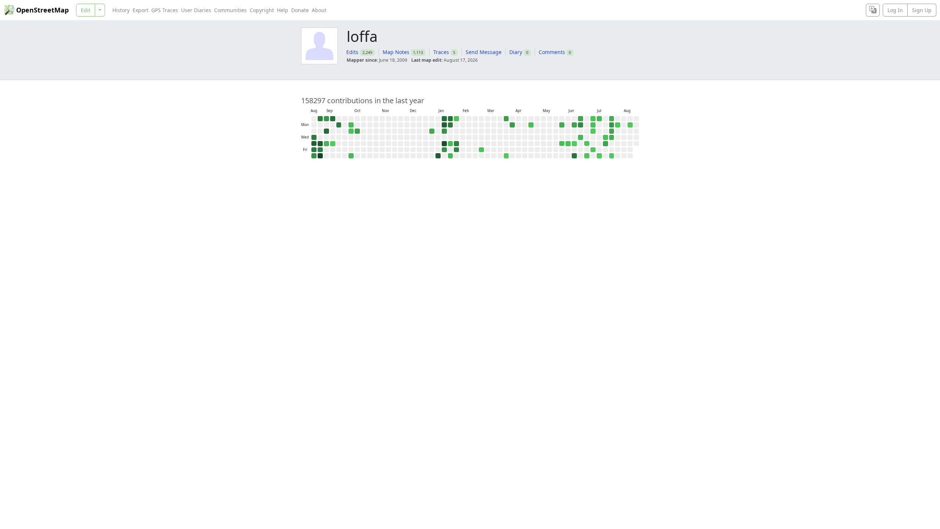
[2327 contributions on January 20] (444, 131)
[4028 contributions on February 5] (456, 143)
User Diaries (196, 10)
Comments (552, 51)
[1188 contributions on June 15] (574, 124)
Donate (300, 10)
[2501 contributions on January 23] (444, 149)
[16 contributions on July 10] (593, 149)
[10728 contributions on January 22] (444, 143)
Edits (352, 51)
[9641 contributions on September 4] (320, 143)
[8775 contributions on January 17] (438, 155)
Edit (85, 10)
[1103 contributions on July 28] (611, 131)
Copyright (262, 10)
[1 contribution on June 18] (574, 143)
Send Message (484, 51)
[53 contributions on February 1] (456, 118)
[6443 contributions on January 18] (444, 118)
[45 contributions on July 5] (593, 118)
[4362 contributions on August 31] (320, 118)
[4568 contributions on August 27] (314, 137)
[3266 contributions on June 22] (580, 124)
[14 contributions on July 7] (593, 131)
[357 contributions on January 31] (450, 155)
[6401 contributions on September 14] (332, 118)
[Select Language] (873, 10)
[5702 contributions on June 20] (574, 155)
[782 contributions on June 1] (561, 124)
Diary (515, 51)
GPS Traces (164, 10)
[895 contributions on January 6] (431, 131)
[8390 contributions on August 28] (314, 143)
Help (282, 10)
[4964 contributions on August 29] (314, 149)
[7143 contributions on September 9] (326, 131)
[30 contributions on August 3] (617, 124)
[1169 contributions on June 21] (580, 118)
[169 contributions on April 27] (531, 124)
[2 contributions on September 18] (332, 143)
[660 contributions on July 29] (611, 137)
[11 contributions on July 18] (599, 155)
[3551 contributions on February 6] (456, 149)
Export (140, 10)
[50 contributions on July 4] (586, 155)
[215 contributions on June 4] (561, 143)
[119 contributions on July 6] (593, 124)
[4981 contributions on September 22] (338, 124)
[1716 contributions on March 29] (506, 118)
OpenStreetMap (42, 10)
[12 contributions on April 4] (506, 155)
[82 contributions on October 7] (351, 131)
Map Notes (396, 51)
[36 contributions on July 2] (586, 143)
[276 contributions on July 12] (599, 118)
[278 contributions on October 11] (351, 155)
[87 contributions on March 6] (481, 149)
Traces (441, 51)
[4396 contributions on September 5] (320, 149)
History (121, 10)
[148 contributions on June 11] (568, 143)
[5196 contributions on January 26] (450, 124)
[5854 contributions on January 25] (450, 118)
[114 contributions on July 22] (605, 137)
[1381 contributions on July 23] (605, 143)
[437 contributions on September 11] (326, 143)
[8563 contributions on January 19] (444, 124)
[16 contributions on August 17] (630, 124)
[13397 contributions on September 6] (320, 155)
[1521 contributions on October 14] (357, 131)
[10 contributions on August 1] (611, 155)
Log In (895, 10)
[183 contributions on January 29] (450, 143)
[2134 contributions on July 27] (611, 124)
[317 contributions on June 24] (580, 137)
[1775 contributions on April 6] (512, 124)
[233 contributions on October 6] (351, 124)
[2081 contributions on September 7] (326, 118)
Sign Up (922, 10)
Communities (230, 10)
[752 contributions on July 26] (611, 118)
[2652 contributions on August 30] (314, 155)
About (319, 10)
